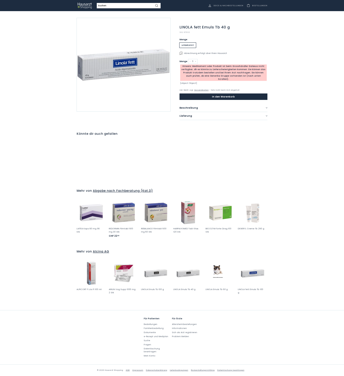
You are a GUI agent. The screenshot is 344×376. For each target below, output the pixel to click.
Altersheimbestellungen (184, 324)
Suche (147, 340)
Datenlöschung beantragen (152, 350)
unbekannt (188, 45)
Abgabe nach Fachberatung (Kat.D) (123, 191)
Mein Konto (149, 355)
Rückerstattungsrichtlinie (203, 370)
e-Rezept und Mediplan (156, 336)
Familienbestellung (154, 328)
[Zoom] (123, 64)
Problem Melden (180, 336)
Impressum (137, 370)
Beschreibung (189, 107)
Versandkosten (201, 90)
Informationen (179, 328)
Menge (183, 39)
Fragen (147, 344)
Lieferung (186, 115)
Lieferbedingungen (179, 370)
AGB (128, 370)
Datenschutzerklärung (156, 370)
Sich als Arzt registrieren (184, 332)
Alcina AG (101, 251)
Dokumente (150, 332)
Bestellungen (150, 324)
